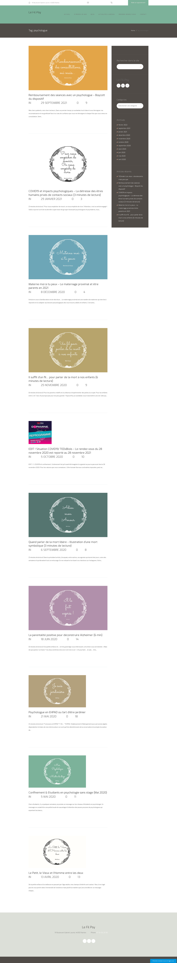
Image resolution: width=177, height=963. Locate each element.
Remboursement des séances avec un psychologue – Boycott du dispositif (131, 186)
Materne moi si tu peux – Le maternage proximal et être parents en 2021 (128, 208)
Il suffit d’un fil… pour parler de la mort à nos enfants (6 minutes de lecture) (131, 218)
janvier (123, 132)
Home (133, 30)
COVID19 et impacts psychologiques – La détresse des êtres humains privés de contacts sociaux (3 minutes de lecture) (66, 193)
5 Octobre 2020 (52, 457)
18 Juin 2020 (49, 639)
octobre (123, 142)
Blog (92, 14)
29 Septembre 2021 (54, 103)
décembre (124, 135)
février (123, 125)
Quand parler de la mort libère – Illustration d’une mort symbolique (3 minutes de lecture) (63, 544)
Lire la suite (36, 123)
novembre (124, 139)
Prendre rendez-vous (127, 14)
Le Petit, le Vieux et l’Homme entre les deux (56, 873)
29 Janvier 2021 (51, 199)
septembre (124, 128)
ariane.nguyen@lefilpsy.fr (98, 3)
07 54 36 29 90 (119, 3)
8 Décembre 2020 (53, 292)
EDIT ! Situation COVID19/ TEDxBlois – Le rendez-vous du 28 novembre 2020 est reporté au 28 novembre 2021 (65, 450)
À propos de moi (80, 14)
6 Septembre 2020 (53, 550)
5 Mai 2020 (48, 797)
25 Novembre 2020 (54, 385)
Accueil (67, 14)
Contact (143, 14)
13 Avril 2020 (50, 877)
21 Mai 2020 (48, 716)
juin (122, 152)
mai (122, 156)
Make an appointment (138, 2)
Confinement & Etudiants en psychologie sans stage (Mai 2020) (68, 792)
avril (122, 159)
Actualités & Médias (106, 14)
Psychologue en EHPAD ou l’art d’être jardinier (57, 712)
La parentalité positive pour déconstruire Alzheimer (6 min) (65, 635)
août (122, 149)
